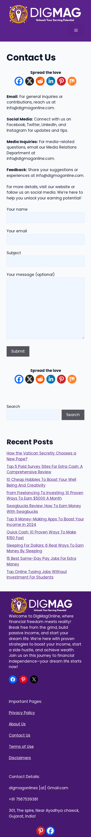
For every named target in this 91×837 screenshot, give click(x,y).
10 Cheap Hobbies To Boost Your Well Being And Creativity (41, 482)
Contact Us (19, 735)
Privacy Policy (22, 712)
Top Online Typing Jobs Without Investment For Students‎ (37, 574)
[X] (29, 82)
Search (13, 406)
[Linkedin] (51, 82)
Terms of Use (21, 746)
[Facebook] (19, 82)
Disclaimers (20, 758)
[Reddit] (40, 82)
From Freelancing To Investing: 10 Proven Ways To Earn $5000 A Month (45, 495)
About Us (17, 724)
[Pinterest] (61, 82)
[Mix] (72, 82)
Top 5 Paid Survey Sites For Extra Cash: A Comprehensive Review (45, 469)
